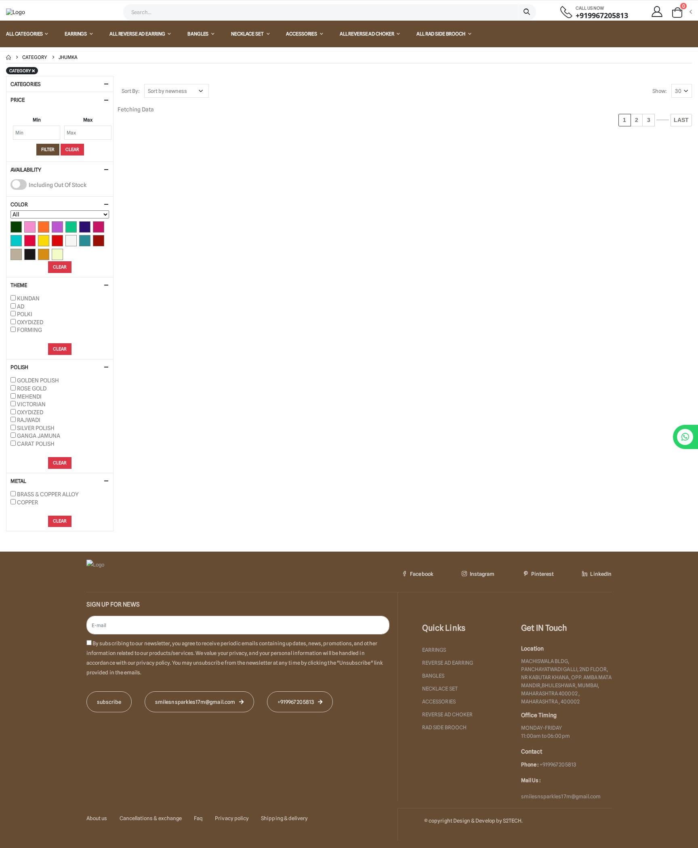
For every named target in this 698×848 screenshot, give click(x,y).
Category (34, 57)
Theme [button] (19, 285)
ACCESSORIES (302, 34)
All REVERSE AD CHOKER (367, 34)
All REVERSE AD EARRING (137, 34)
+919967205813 (602, 15)
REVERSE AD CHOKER (447, 714)
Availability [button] (26, 169)
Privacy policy (232, 818)
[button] (681, 12)
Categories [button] (25, 84)
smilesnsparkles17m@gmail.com (561, 796)
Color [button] (19, 204)
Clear (72, 149)
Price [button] (18, 100)
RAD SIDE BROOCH (444, 727)
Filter (48, 149)
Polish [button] (19, 367)
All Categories (24, 34)
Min (37, 120)
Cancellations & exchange (151, 818)
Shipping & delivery (284, 818)
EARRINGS (76, 34)
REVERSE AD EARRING (447, 662)
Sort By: (131, 91)
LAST (681, 120)
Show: (659, 91)
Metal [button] (18, 481)
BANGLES (198, 34)
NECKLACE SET (247, 34)
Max (88, 120)
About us (96, 818)
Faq (198, 818)
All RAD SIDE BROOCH (441, 34)
